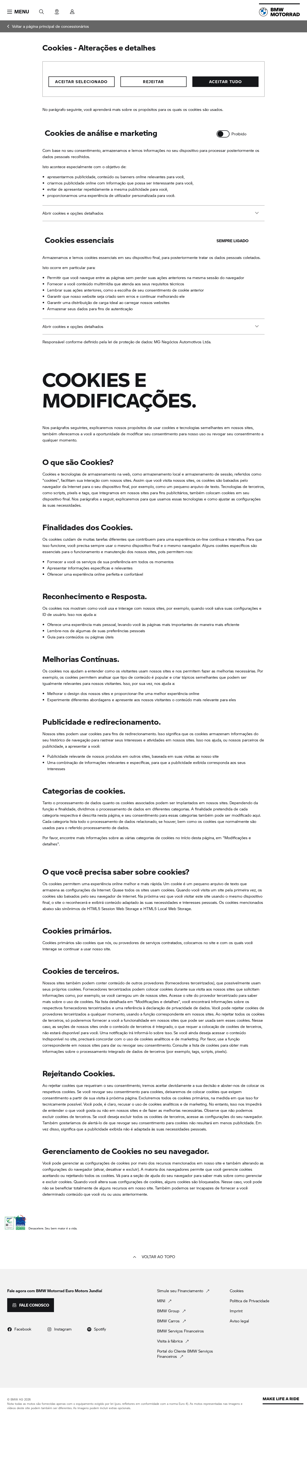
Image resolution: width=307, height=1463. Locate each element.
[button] (18, 11)
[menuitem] (48, 26)
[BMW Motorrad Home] (279, 12)
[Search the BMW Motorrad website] (41, 10)
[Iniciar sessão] (72, 10)
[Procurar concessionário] (57, 10)
